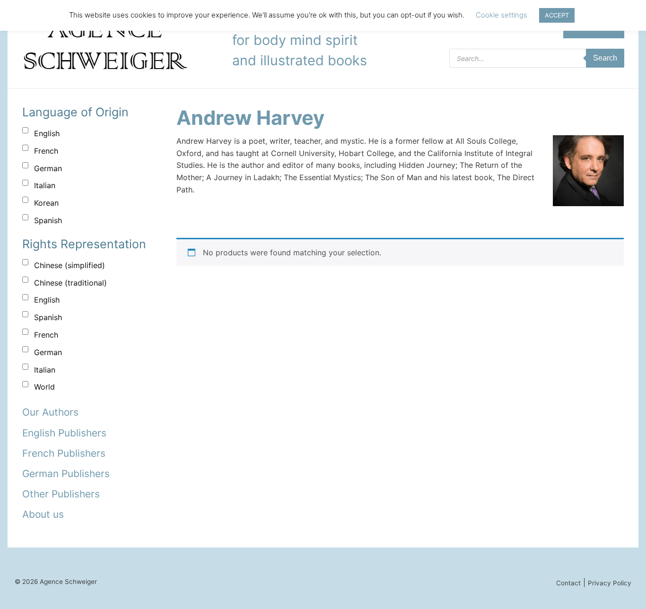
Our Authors (50, 412)
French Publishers (63, 453)
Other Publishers (61, 494)
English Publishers (64, 433)
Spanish (48, 220)
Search (605, 58)
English (47, 133)
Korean (46, 203)
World (44, 387)
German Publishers (66, 473)
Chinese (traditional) (70, 282)
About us (43, 514)
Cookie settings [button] (501, 14)
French (46, 151)
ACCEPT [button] (557, 15)
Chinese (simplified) (69, 265)
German (48, 168)
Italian (44, 185)
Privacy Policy (609, 583)
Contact (568, 583)
